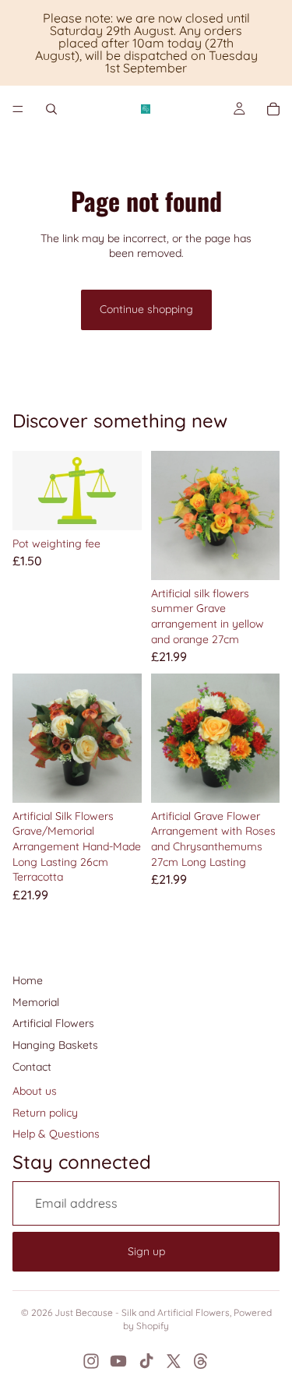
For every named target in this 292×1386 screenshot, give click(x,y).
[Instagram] (91, 1361)
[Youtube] (118, 1361)
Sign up (146, 1251)
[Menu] (18, 109)
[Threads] (201, 1361)
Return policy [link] (45, 1113)
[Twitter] (173, 1361)
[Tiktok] (146, 1361)
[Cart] (273, 109)
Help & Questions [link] (56, 1134)
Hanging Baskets (55, 1045)
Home (27, 980)
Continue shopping (146, 309)
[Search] (51, 109)
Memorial (35, 1002)
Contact (31, 1067)
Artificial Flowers (53, 1023)
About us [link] (34, 1091)
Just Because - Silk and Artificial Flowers (142, 1312)
